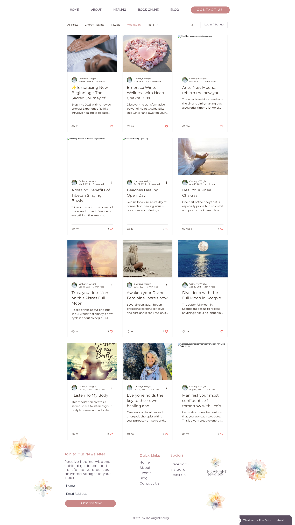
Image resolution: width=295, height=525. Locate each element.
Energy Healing (94, 24)
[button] (119, 10)
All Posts (72, 24)
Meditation (134, 24)
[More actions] (112, 80)
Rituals (115, 24)
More (151, 24)
